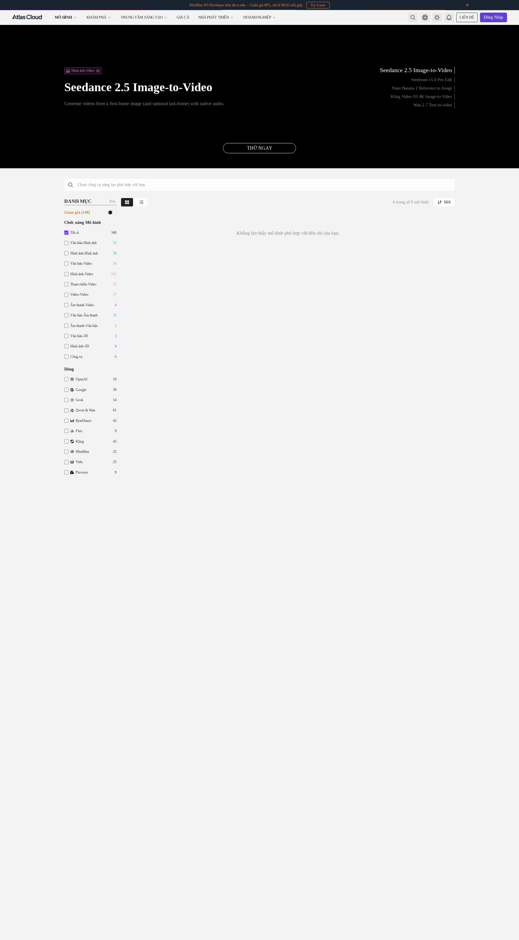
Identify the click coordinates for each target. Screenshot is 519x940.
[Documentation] (508, 935)
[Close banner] (467, 5)
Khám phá (96, 17)
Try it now (318, 5)
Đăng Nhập (493, 17)
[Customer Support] (508, 921)
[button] (425, 17)
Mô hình (63, 17)
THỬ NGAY (259, 148)
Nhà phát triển (213, 17)
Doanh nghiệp (257, 17)
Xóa (112, 201)
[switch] (112, 212)
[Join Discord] (508, 906)
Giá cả (183, 17)
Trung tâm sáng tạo (142, 17)
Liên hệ (467, 17)
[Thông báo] (449, 17)
